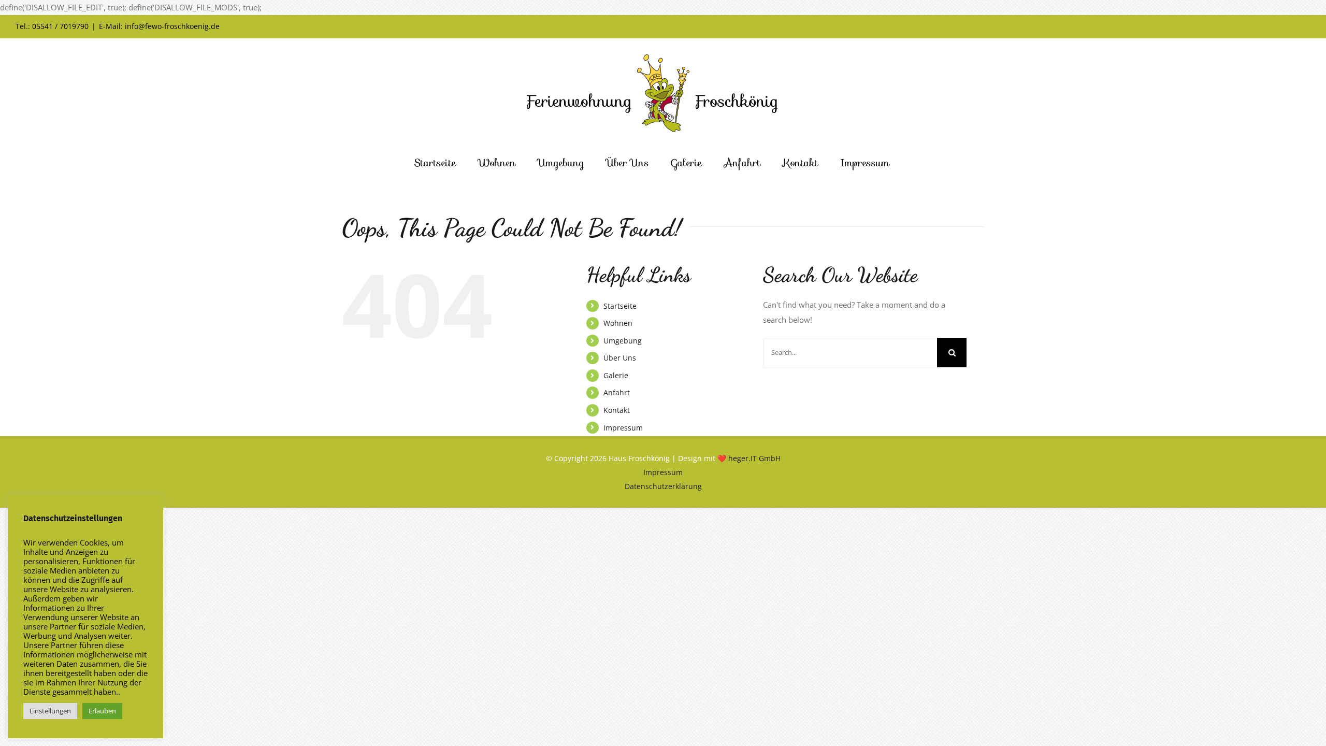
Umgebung (622, 341)
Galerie (615, 375)
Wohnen (617, 323)
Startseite (620, 306)
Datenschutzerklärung (663, 486)
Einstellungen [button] (50, 710)
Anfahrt (616, 392)
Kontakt (616, 410)
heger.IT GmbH (754, 458)
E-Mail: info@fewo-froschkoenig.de (159, 26)
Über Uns (619, 358)
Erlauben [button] (102, 710)
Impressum (623, 428)
